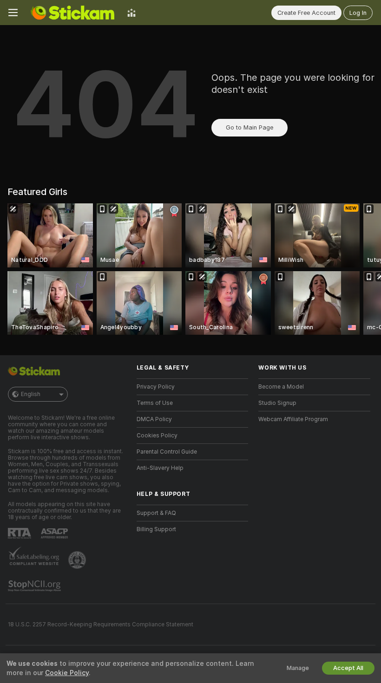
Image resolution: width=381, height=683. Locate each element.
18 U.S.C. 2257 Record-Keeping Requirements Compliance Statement (100, 624)
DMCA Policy (154, 419)
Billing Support (156, 529)
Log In (358, 12)
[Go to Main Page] (72, 12)
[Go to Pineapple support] (78, 560)
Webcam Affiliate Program (293, 419)
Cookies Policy (157, 435)
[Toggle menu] (13, 12)
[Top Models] (131, 12)
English (30, 394)
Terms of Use (155, 403)
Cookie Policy (67, 672)
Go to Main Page (249, 127)
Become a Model (281, 387)
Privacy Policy (156, 387)
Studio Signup (277, 403)
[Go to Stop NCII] (35, 586)
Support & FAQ (156, 513)
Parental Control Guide (167, 452)
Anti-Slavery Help (160, 468)
